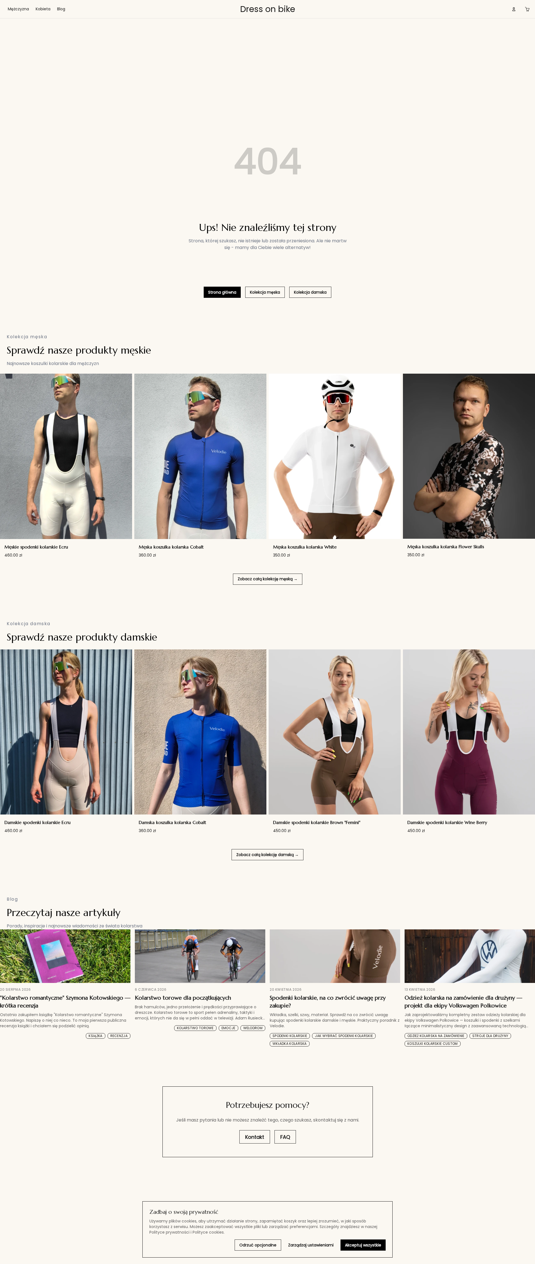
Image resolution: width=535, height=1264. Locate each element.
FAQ (285, 1137)
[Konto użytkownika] (513, 9)
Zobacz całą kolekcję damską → (267, 854)
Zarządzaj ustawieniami (311, 1245)
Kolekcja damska (310, 292)
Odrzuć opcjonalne (257, 1245)
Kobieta (43, 9)
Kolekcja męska (265, 292)
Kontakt (254, 1137)
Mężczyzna (18, 9)
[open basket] (527, 9)
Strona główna (222, 292)
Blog (61, 9)
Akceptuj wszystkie (363, 1245)
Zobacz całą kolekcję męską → (268, 579)
